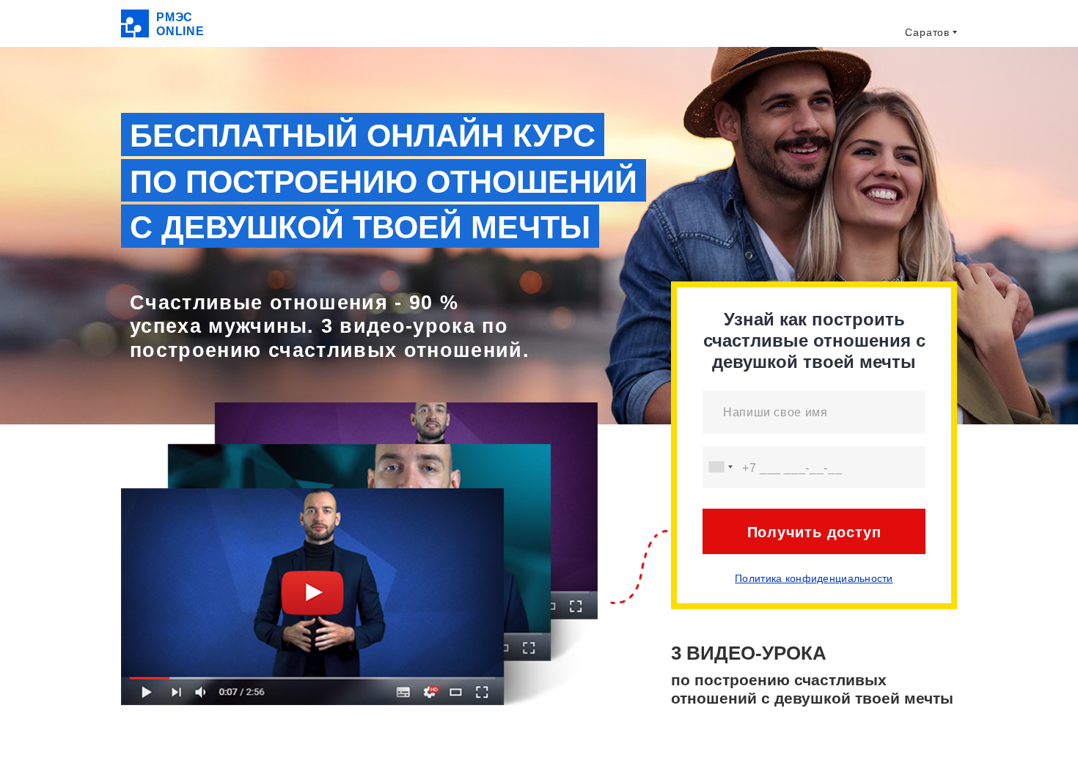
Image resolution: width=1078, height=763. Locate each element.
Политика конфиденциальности (814, 578)
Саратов (927, 32)
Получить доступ (814, 532)
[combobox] (720, 467)
